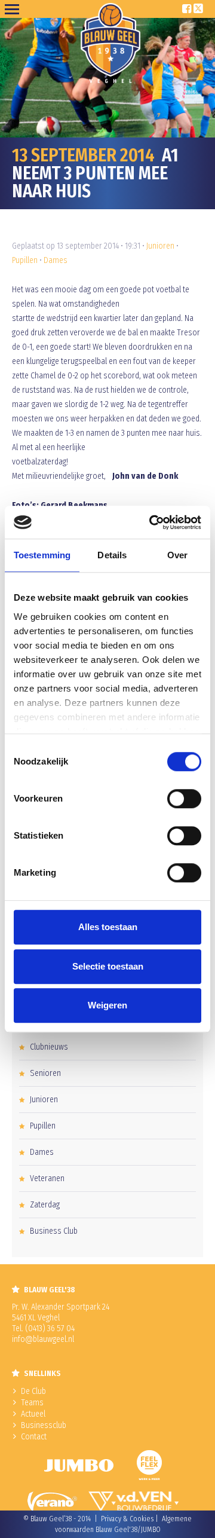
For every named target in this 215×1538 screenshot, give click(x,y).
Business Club (54, 1231)
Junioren (160, 246)
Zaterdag (45, 1205)
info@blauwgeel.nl (43, 1339)
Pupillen (25, 260)
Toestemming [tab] (42, 555)
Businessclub (43, 1425)
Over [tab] (177, 555)
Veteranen (47, 1178)
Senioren (45, 1073)
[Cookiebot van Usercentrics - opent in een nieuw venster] (151, 522)
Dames (55, 260)
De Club (33, 1391)
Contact (34, 1437)
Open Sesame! (14, 9)
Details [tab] (112, 555)
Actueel (33, 1414)
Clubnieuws (49, 1047)
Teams (32, 1403)
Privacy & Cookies (127, 1519)
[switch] (184, 798)
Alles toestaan (107, 927)
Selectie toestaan (107, 966)
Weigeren (107, 1005)
